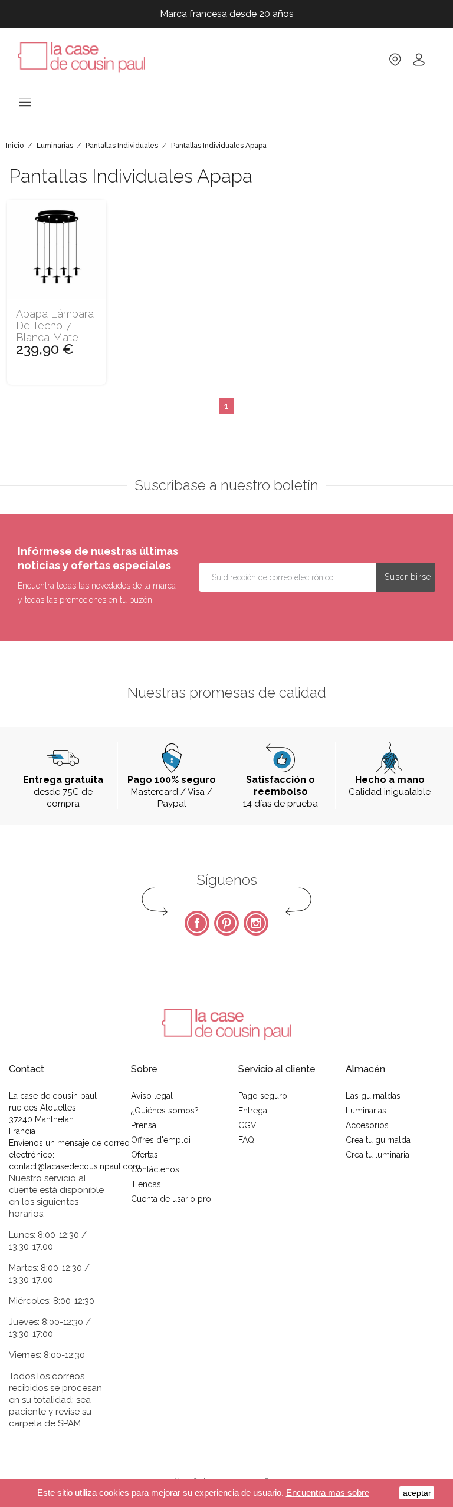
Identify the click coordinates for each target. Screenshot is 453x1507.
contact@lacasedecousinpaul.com (74, 1166)
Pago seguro (262, 1095)
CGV (247, 1125)
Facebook (197, 923)
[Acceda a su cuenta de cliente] (419, 63)
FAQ (246, 1140)
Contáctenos (155, 1169)
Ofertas (144, 1154)
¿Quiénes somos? (165, 1110)
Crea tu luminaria (377, 1154)
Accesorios (367, 1125)
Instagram (256, 923)
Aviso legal (152, 1095)
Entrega (252, 1110)
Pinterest (226, 923)
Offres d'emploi (161, 1140)
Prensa (143, 1125)
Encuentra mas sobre (327, 1493)
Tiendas (146, 1184)
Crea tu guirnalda (378, 1140)
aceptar (417, 1493)
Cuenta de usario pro (171, 1199)
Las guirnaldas (373, 1095)
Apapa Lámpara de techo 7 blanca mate (55, 325)
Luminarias (366, 1110)
